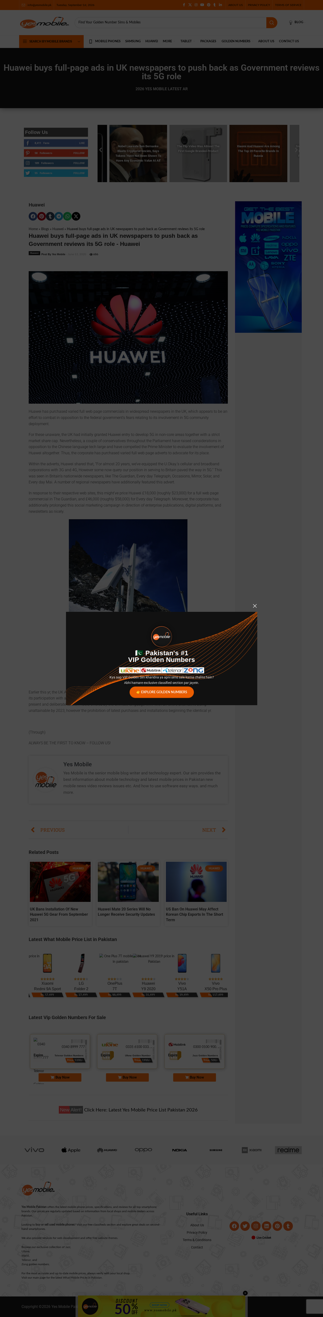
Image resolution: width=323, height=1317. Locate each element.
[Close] (255, 606)
